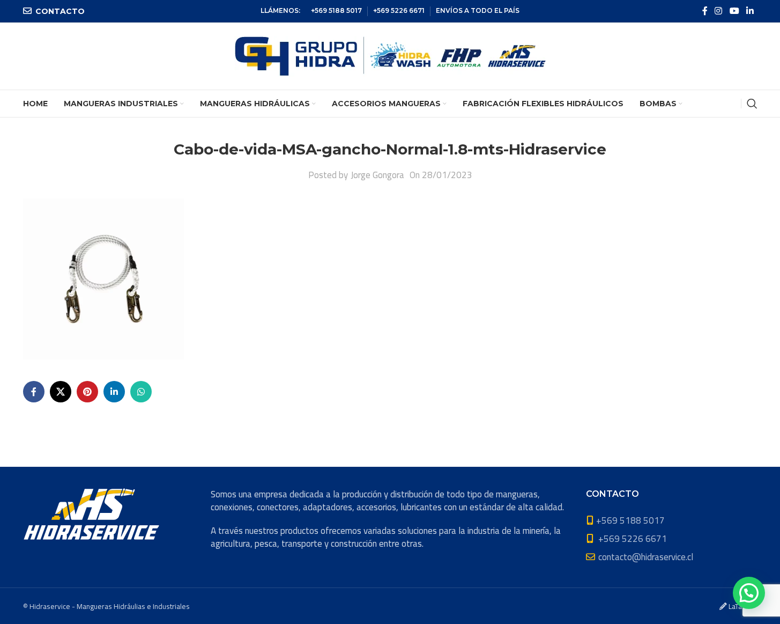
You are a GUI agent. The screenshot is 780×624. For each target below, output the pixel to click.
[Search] (752, 103)
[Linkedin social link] (749, 11)
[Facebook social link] (705, 11)
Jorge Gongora (377, 175)
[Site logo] (390, 55)
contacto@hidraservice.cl (645, 557)
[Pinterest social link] (87, 391)
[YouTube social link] (734, 11)
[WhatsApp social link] (141, 391)
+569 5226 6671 (399, 10)
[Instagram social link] (718, 11)
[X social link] (60, 391)
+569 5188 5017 (336, 10)
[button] (749, 593)
